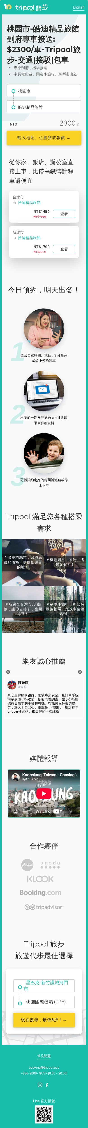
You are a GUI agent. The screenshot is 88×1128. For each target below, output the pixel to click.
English (78, 7)
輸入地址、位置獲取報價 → (44, 137)
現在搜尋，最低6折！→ (44, 1019)
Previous (8, 672)
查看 (64, 214)
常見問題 (44, 1056)
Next (80, 672)
